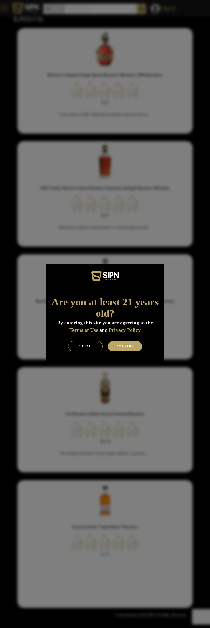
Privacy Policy (125, 330)
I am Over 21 (124, 346)
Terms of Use (83, 330)
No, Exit (85, 346)
